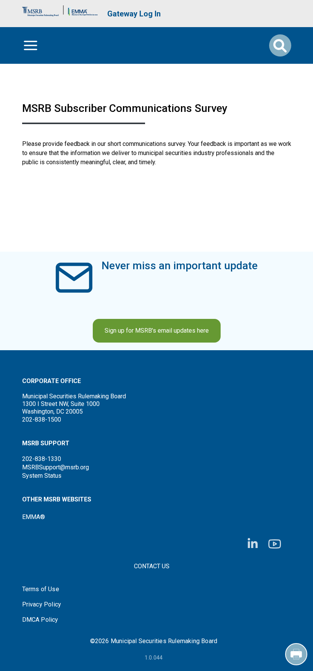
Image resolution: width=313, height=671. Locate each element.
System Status (41, 475)
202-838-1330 (41, 458)
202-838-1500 (41, 419)
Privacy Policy (41, 604)
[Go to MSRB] (40, 9)
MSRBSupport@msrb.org (55, 467)
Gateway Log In (134, 13)
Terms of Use (40, 589)
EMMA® (33, 517)
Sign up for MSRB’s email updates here (157, 330)
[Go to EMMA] (83, 9)
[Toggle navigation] (30, 45)
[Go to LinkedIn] (253, 544)
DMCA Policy (40, 620)
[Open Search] (280, 45)
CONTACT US (151, 566)
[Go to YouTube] (274, 544)
